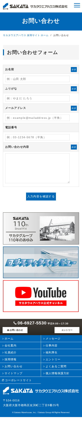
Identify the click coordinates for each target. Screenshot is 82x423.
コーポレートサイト (18, 380)
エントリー (67, 330)
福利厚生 (52, 352)
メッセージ (53, 338)
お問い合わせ (16, 330)
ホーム (9, 338)
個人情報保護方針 (57, 373)
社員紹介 (11, 352)
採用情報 (11, 359)
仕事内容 (52, 345)
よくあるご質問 (56, 366)
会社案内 (11, 345)
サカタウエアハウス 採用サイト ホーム (26, 35)
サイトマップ (13, 373)
